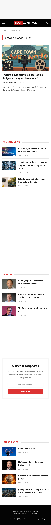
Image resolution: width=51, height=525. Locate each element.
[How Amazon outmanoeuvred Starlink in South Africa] (9, 297)
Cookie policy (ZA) (14, 519)
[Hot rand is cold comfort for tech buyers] (9, 479)
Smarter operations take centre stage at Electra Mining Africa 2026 (32, 165)
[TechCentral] (25, 23)
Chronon (34, 513)
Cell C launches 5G (26, 448)
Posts (10, 30)
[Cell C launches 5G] (9, 451)
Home (4, 30)
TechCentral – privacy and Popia (35, 519)
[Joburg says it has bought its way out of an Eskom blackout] (9, 492)
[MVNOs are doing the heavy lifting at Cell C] (9, 465)
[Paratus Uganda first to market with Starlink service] (9, 151)
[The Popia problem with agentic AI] (9, 311)
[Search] (47, 23)
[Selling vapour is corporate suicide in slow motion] (9, 284)
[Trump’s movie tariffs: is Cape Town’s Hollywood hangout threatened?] (25, 58)
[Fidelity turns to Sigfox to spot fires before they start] (9, 182)
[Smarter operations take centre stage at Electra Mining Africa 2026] (9, 165)
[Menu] (4, 23)
